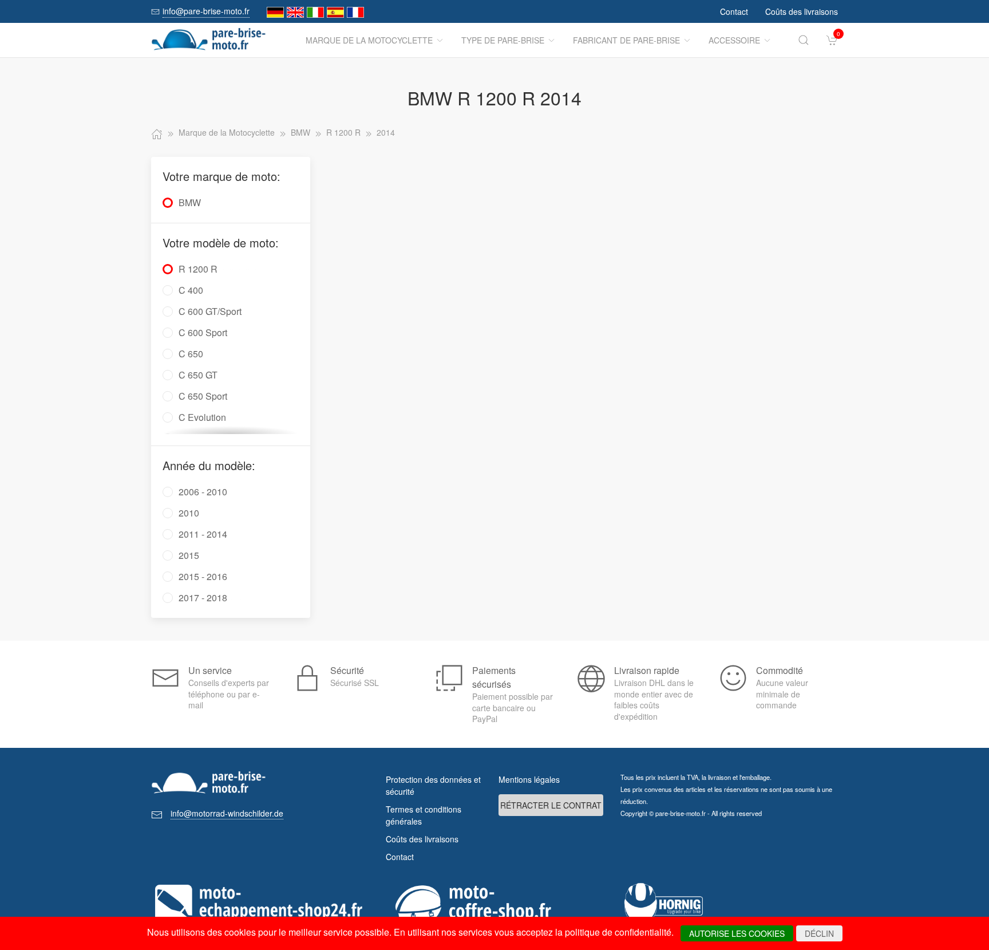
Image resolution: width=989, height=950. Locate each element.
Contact (734, 11)
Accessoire (734, 40)
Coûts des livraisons (801, 11)
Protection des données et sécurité (433, 785)
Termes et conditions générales (423, 815)
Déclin (819, 933)
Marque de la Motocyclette (369, 40)
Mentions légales (529, 779)
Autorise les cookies (737, 933)
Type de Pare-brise (502, 40)
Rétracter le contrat (551, 805)
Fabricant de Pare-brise (626, 40)
